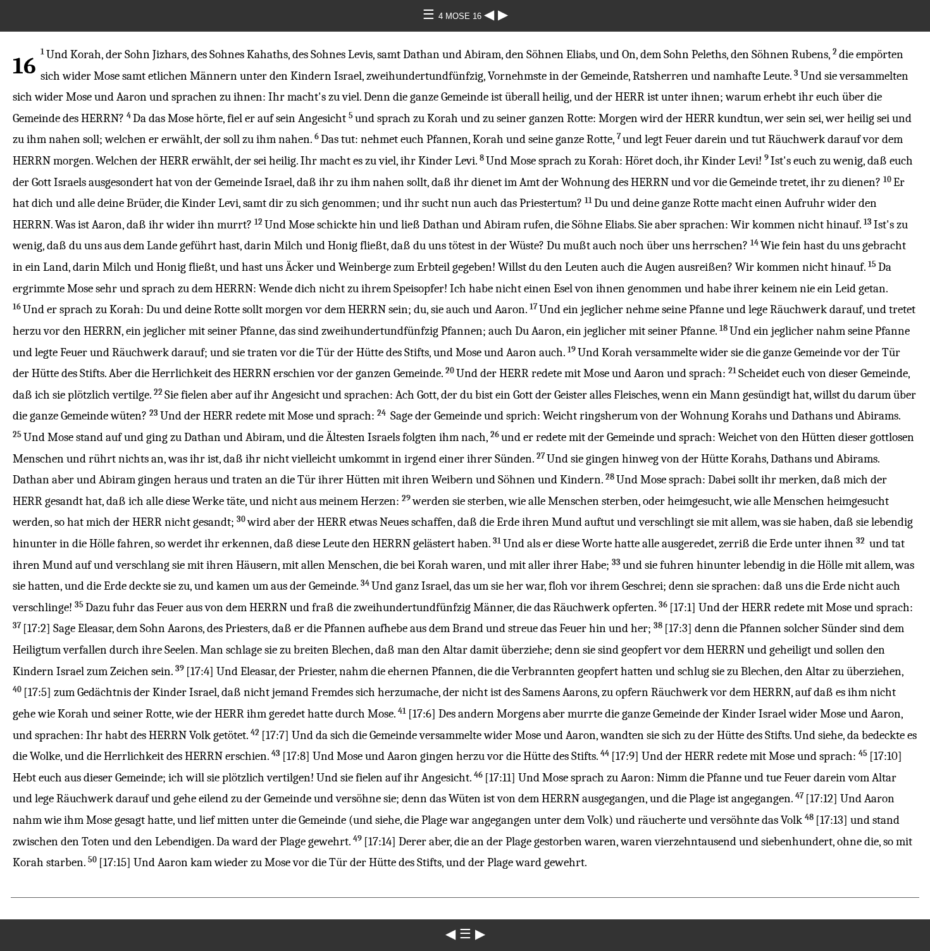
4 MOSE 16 (461, 16)
